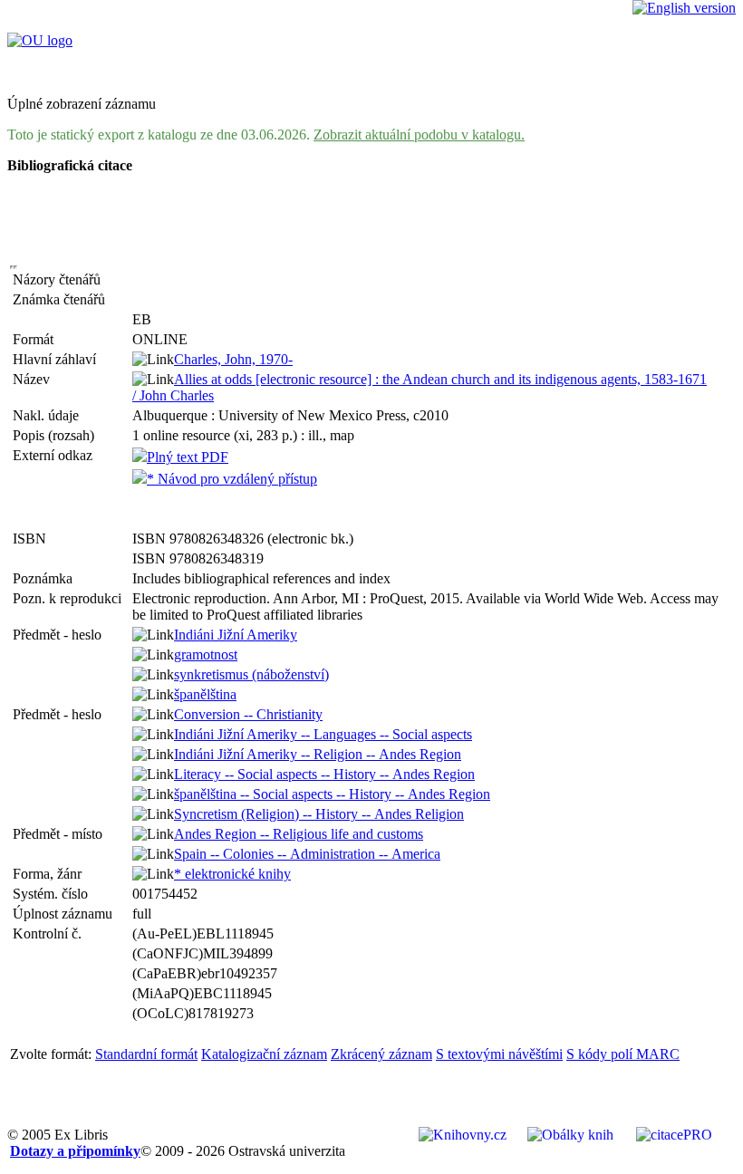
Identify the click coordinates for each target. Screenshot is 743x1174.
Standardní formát (146, 1054)
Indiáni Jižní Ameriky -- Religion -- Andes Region (317, 754)
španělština (205, 694)
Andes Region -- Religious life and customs (298, 834)
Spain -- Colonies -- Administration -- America (307, 853)
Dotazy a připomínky (75, 1151)
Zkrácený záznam (381, 1054)
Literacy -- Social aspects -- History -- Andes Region (324, 774)
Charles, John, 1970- (233, 359)
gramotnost (205, 654)
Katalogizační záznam (264, 1054)
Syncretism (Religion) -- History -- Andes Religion (319, 814)
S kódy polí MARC (623, 1054)
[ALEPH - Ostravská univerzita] (39, 40)
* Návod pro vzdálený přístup (232, 478)
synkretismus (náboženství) (251, 674)
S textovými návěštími (499, 1054)
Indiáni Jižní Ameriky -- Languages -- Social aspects (323, 734)
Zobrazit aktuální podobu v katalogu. (419, 134)
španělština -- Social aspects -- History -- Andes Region (332, 794)
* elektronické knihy (232, 873)
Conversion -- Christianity (248, 714)
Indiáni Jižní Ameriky (235, 634)
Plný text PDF (187, 457)
